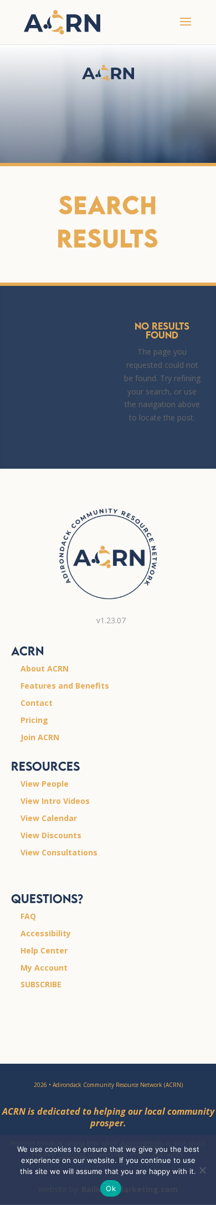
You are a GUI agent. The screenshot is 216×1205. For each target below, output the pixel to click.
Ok (111, 1188)
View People (44, 783)
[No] (202, 1170)
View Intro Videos (55, 801)
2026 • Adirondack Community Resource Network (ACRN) (108, 1085)
